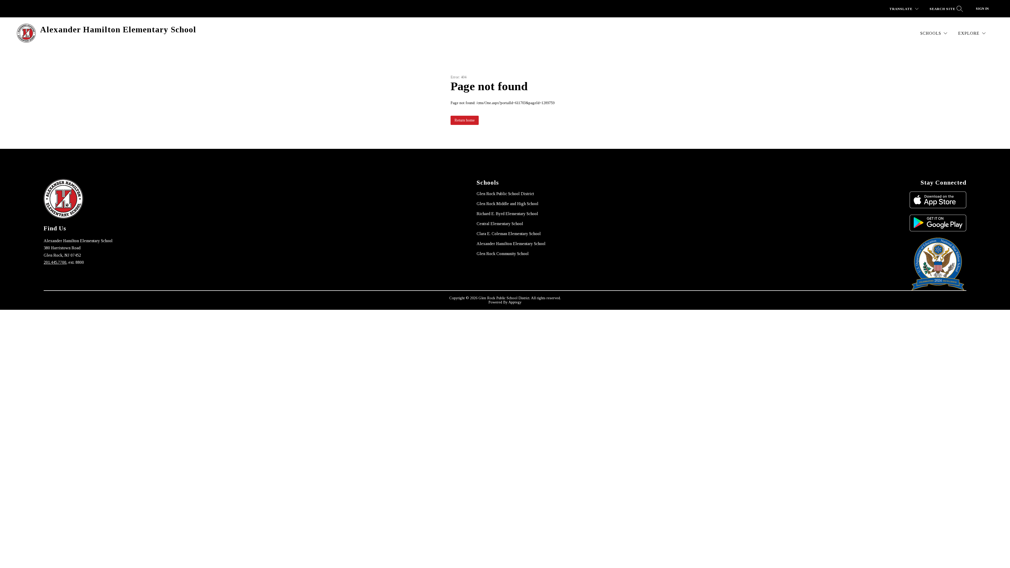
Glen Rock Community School (503, 253)
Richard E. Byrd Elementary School (507, 213)
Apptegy (515, 302)
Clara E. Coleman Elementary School (509, 233)
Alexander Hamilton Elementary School (511, 243)
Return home (464, 120)
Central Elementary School (500, 223)
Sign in (982, 9)
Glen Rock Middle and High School (507, 203)
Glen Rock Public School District (505, 193)
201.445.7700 (55, 262)
